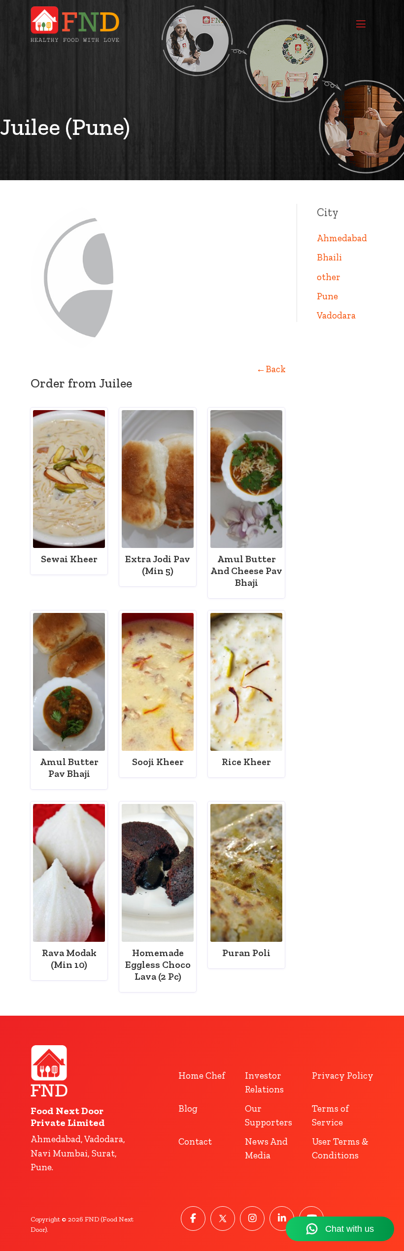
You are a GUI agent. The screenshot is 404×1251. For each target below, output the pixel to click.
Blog (188, 1108)
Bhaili (329, 257)
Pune (327, 296)
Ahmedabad (342, 238)
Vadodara (336, 315)
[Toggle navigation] (360, 24)
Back (271, 369)
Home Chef (201, 1075)
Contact (195, 1141)
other (328, 277)
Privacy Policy (342, 1075)
